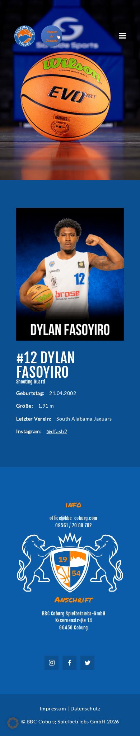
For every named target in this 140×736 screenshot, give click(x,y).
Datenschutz (85, 708)
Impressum (53, 708)
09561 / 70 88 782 (73, 525)
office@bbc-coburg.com (74, 518)
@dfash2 (57, 431)
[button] (13, 723)
